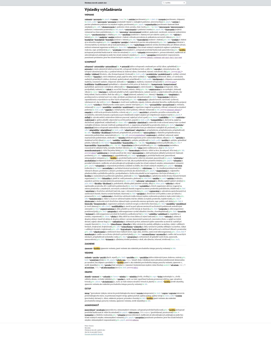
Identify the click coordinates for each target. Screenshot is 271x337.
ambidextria (102, 153)
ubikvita (169, 183)
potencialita (99, 66)
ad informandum (108, 267)
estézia (175, 22)
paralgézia (116, 42)
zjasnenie (88, 248)
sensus (115, 19)
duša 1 (135, 267)
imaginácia (173, 94)
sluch (167, 57)
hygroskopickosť (139, 229)
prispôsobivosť (140, 135)
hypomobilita (116, 143)
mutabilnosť (181, 204)
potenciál (125, 66)
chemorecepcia (108, 27)
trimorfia (138, 227)
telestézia (132, 47)
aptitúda (179, 138)
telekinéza (178, 158)
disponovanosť (133, 87)
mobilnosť (125, 140)
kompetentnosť (170, 84)
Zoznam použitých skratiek (94, 334)
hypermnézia (163, 97)
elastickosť (89, 127)
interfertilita (144, 176)
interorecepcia (177, 27)
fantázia (160, 94)
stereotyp (124, 32)
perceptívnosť (168, 105)
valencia (168, 216)
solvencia (140, 181)
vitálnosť (95, 74)
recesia (140, 293)
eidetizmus (147, 168)
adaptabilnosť (106, 130)
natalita (156, 178)
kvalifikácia (89, 84)
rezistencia (150, 135)
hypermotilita (103, 145)
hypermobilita (90, 145)
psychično (144, 257)
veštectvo (135, 320)
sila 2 (179, 71)
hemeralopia (134, 150)
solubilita (153, 214)
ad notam (175, 265)
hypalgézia (89, 40)
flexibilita (96, 132)
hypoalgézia (99, 40)
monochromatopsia (92, 150)
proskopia (117, 50)
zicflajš (87, 117)
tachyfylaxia (139, 45)
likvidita (98, 183)
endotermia (107, 196)
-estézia (131, 19)
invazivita (182, 211)
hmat (180, 57)
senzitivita (117, 107)
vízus (140, 148)
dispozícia (159, 87)
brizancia (109, 239)
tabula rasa (121, 260)
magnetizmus (161, 171)
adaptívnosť (130, 130)
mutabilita (170, 204)
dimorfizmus (116, 224)
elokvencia (142, 99)
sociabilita (152, 77)
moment (95, 276)
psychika (130, 257)
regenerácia (154, 191)
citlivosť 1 (150, 57)
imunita (122, 138)
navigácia (140, 193)
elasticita (179, 125)
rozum (173, 82)
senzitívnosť (128, 107)
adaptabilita (94, 130)
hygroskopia (126, 229)
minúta (123, 276)
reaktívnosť (89, 120)
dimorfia (126, 224)
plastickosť (142, 122)
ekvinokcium (107, 282)
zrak (163, 57)
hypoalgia (109, 40)
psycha (96, 257)
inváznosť (90, 214)
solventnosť (150, 181)
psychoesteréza (98, 34)
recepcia (162, 19)
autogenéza (132, 237)
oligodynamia (99, 232)
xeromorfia (161, 234)
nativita (170, 178)
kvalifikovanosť (101, 84)
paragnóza (151, 55)
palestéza (172, 42)
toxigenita (163, 209)
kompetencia (157, 84)
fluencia (115, 102)
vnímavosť (157, 57)
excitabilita (144, 186)
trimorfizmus (127, 227)
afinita (113, 216)
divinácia (178, 166)
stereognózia (138, 153)
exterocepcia (130, 29)
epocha (120, 279)
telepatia (141, 52)
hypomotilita (128, 143)
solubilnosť (162, 214)
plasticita (132, 122)
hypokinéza (151, 143)
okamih (88, 276)
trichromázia (163, 145)
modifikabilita (117, 206)
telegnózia (100, 166)
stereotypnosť (135, 32)
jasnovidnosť (90, 310)
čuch (176, 57)
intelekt (131, 82)
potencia (88, 69)
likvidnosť (107, 183)
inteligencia (157, 79)
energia (157, 69)
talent (108, 89)
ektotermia (89, 201)
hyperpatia (169, 29)
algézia (177, 34)
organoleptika (151, 24)
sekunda (106, 276)
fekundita (106, 178)
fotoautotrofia (99, 204)
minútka (133, 276)
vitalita (87, 74)
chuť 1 (171, 57)
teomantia (89, 315)
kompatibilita (156, 120)
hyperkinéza (127, 145)
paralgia (124, 42)
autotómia (90, 191)
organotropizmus (107, 209)
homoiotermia (95, 199)
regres (165, 293)
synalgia (175, 40)
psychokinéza (90, 160)
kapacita (97, 77)
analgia (111, 37)
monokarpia (89, 234)
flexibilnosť (106, 132)
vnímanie (88, 19)
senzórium (94, 260)
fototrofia (89, 204)
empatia (88, 112)
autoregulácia (149, 132)
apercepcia (102, 22)
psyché (103, 257)
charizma (102, 92)
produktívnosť (164, 74)
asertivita (143, 112)
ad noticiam (89, 267)
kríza (160, 276)
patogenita (112, 211)
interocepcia (164, 27)
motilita (165, 140)
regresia (172, 293)
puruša (108, 265)
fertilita (88, 176)
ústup (87, 293)
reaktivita (180, 117)
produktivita (152, 74)
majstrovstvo (154, 89)
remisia (179, 296)
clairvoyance (134, 312)
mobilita (116, 140)
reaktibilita (163, 117)
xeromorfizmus (148, 234)
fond (126, 94)
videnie (93, 153)
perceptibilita (155, 105)
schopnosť (89, 66)
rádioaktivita (118, 221)
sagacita (108, 110)
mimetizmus (107, 155)
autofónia (126, 34)
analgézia (103, 37)
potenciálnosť (111, 66)
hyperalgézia (143, 40)
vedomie (88, 257)
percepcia (98, 19)
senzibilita (107, 107)
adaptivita (140, 130)
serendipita (107, 168)
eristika (97, 105)
